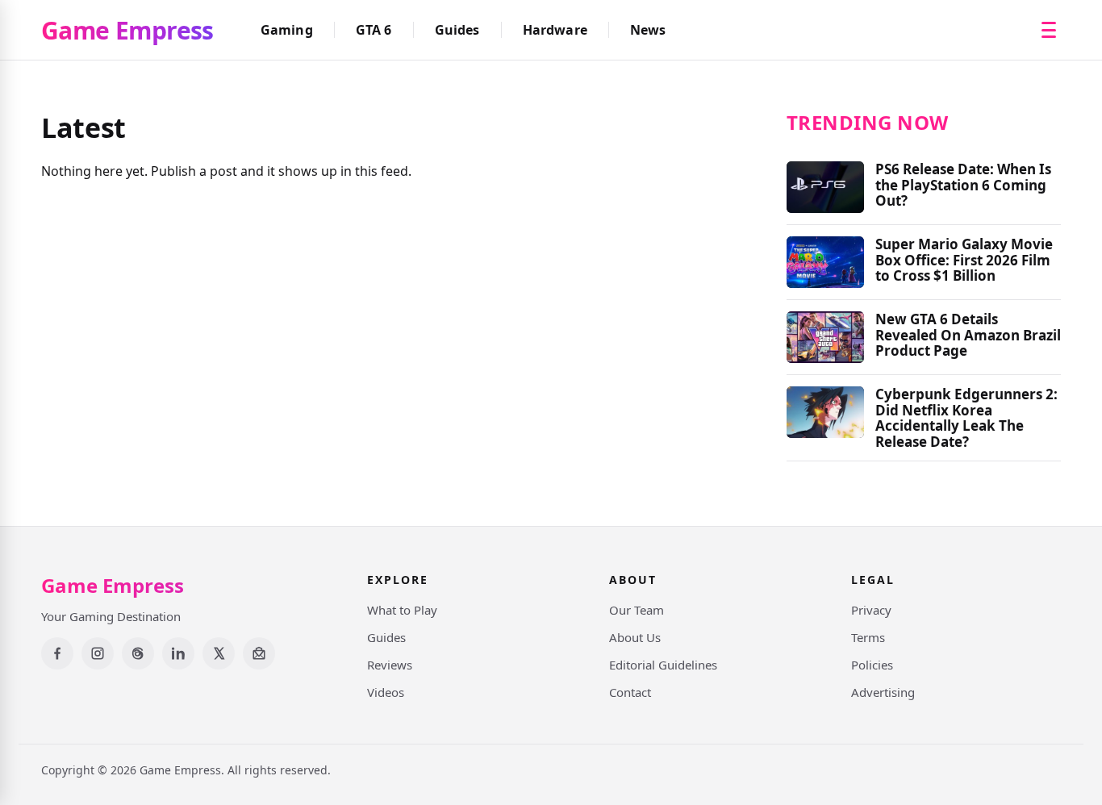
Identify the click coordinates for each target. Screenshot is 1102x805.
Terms (868, 637)
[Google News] (259, 653)
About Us (635, 637)
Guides (457, 30)
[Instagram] (97, 653)
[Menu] (1049, 30)
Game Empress (127, 30)
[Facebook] (57, 653)
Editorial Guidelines (663, 665)
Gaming (287, 30)
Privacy (871, 610)
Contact (630, 692)
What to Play (402, 610)
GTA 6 (374, 30)
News (648, 30)
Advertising (883, 692)
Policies (872, 665)
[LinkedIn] (178, 653)
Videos (385, 692)
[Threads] (138, 653)
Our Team (636, 610)
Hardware (555, 30)
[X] (218, 653)
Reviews (389, 665)
